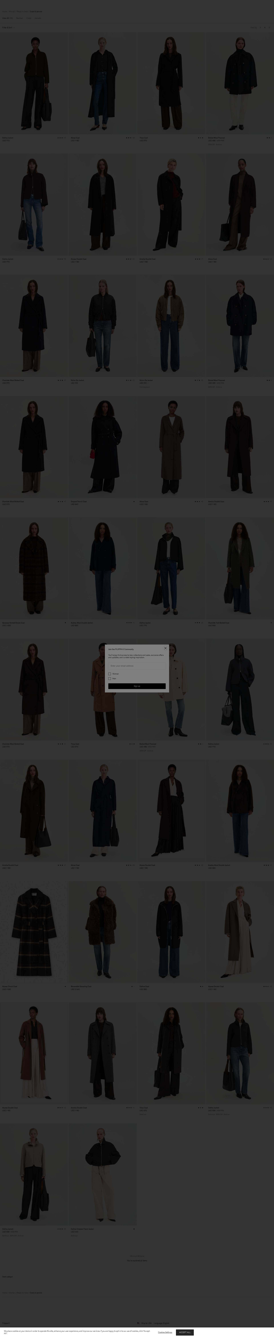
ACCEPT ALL (185, 1332)
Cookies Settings (165, 1332)
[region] (137, 1332)
